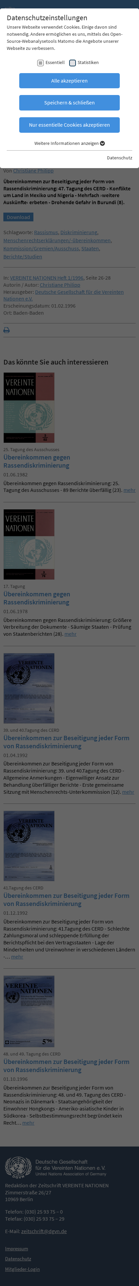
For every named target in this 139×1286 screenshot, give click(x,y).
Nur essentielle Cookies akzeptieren (69, 124)
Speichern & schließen (69, 102)
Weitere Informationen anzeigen (67, 143)
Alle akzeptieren (69, 80)
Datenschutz (119, 158)
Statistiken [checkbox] (88, 62)
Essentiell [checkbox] (55, 62)
